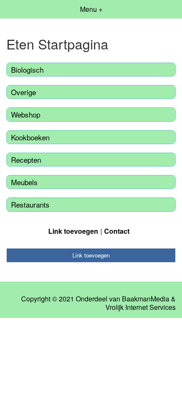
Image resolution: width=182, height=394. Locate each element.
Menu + (91, 9)
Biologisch (27, 69)
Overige (23, 92)
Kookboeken (30, 137)
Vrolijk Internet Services (140, 307)
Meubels (24, 182)
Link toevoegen (73, 231)
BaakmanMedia (145, 299)
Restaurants (30, 204)
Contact (117, 231)
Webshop (25, 114)
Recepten (26, 159)
